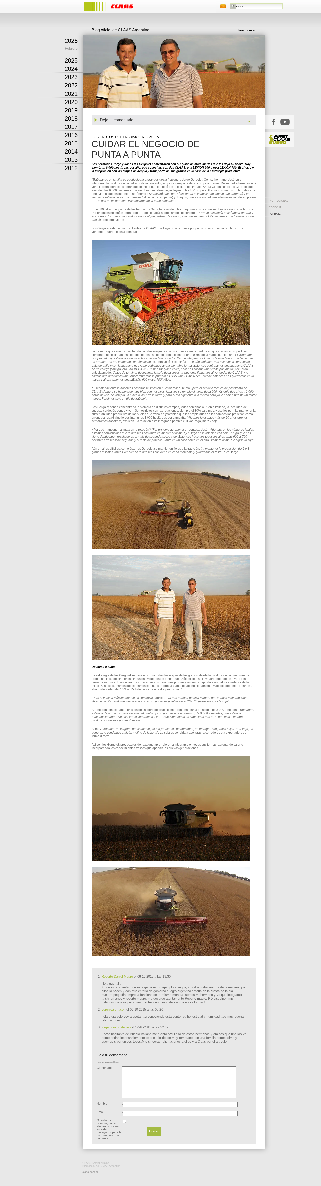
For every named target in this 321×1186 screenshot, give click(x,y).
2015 (71, 143)
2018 (71, 118)
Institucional (278, 200)
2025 (71, 60)
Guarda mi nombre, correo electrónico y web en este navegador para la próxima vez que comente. (109, 1129)
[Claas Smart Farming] (113, 11)
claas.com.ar (246, 30)
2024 (71, 68)
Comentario (105, 1067)
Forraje (275, 213)
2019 (71, 110)
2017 (71, 126)
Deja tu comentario (116, 120)
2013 (71, 159)
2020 (71, 102)
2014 (71, 151)
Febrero (71, 48)
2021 (71, 93)
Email (100, 1112)
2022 (71, 85)
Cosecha (275, 207)
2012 (71, 168)
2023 (71, 77)
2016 (71, 135)
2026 (71, 40)
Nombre (102, 1103)
